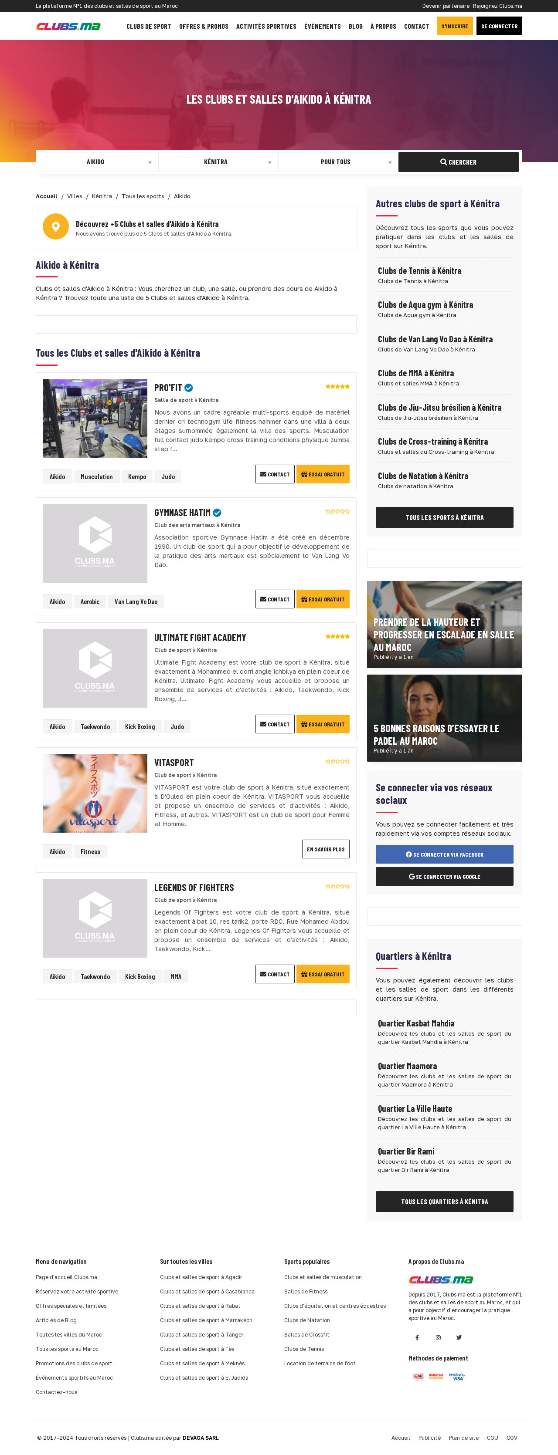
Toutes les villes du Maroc (69, 1334)
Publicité (429, 1438)
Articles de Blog (56, 1320)
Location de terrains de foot (320, 1363)
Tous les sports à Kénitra (444, 517)
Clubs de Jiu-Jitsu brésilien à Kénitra (439, 407)
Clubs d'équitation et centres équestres (335, 1306)
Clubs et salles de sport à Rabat (200, 1306)
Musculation (97, 476)
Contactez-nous (56, 1392)
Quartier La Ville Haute (415, 1108)
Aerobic (90, 601)
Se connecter (499, 26)
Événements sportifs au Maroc (74, 1377)
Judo (168, 476)
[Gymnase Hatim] (95, 543)
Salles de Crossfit (307, 1334)
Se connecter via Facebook (447, 854)
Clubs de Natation (307, 1320)
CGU (492, 1438)
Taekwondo (95, 726)
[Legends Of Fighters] (95, 918)
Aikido (57, 476)
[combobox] (98, 162)
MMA (175, 976)
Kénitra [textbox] (216, 161)
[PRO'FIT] (95, 418)
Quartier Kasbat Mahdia (416, 1023)
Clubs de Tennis (304, 1349)
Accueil (400, 1438)
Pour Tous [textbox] (335, 161)
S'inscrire (455, 26)
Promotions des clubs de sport (74, 1363)
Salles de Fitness (305, 1291)
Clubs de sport (148, 26)
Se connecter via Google (447, 876)
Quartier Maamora (407, 1065)
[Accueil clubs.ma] (68, 26)
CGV (512, 1438)
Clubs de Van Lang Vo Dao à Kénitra (435, 339)
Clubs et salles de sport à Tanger (202, 1334)
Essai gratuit (326, 474)
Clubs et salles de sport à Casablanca (207, 1291)
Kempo (137, 476)
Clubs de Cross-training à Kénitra (433, 441)
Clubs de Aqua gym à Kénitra (425, 304)
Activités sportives (266, 26)
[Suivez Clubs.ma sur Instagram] (438, 1337)
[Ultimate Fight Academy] (95, 668)
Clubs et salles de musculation (323, 1277)
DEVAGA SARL (201, 1438)
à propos (383, 26)
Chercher (461, 162)
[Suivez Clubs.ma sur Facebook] (417, 1337)
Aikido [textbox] (95, 161)
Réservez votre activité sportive (77, 1291)
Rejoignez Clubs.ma (497, 6)
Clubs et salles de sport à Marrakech (206, 1320)
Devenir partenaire (446, 6)
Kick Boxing (140, 726)
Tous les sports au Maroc (67, 1349)
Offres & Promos (203, 26)
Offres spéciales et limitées (71, 1306)
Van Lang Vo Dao (136, 601)
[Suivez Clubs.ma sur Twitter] (459, 1337)
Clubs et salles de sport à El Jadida (204, 1377)
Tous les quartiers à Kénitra (444, 1201)
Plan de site (464, 1438)
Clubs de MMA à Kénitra (416, 373)
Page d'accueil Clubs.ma (66, 1277)
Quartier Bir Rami (406, 1151)
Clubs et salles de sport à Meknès (202, 1363)
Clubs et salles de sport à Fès (197, 1349)
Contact (416, 26)
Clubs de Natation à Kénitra (423, 475)
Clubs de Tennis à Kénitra (419, 270)
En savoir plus (326, 849)
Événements (322, 26)
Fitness (90, 851)
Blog (356, 26)
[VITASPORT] (95, 793)
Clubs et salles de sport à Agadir (201, 1277)
